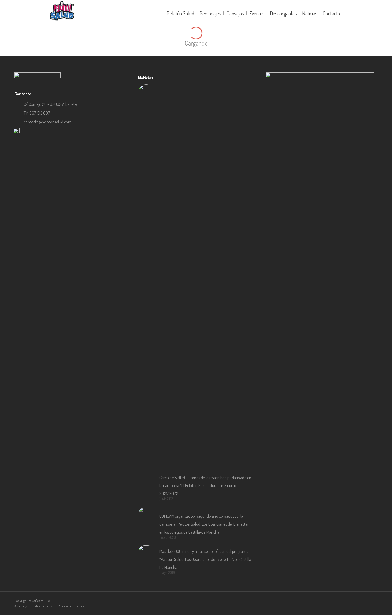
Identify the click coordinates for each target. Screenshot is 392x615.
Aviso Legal (21, 606)
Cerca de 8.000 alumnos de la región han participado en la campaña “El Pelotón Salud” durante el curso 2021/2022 (205, 485)
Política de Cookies (43, 606)
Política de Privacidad (72, 606)
